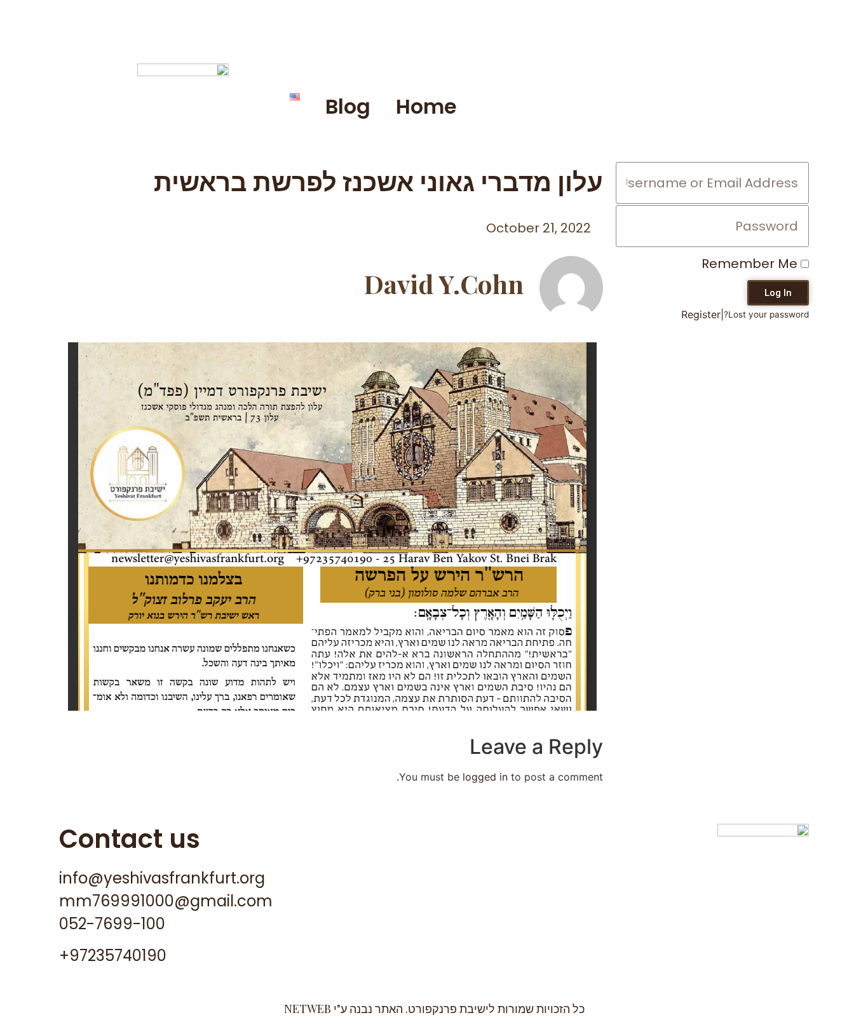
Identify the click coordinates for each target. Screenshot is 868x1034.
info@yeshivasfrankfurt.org (162, 878)
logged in (485, 776)
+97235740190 (112, 955)
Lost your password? (766, 314)
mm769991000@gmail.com (166, 900)
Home (426, 106)
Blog (347, 106)
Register (701, 314)
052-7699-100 (112, 923)
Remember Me (751, 263)
